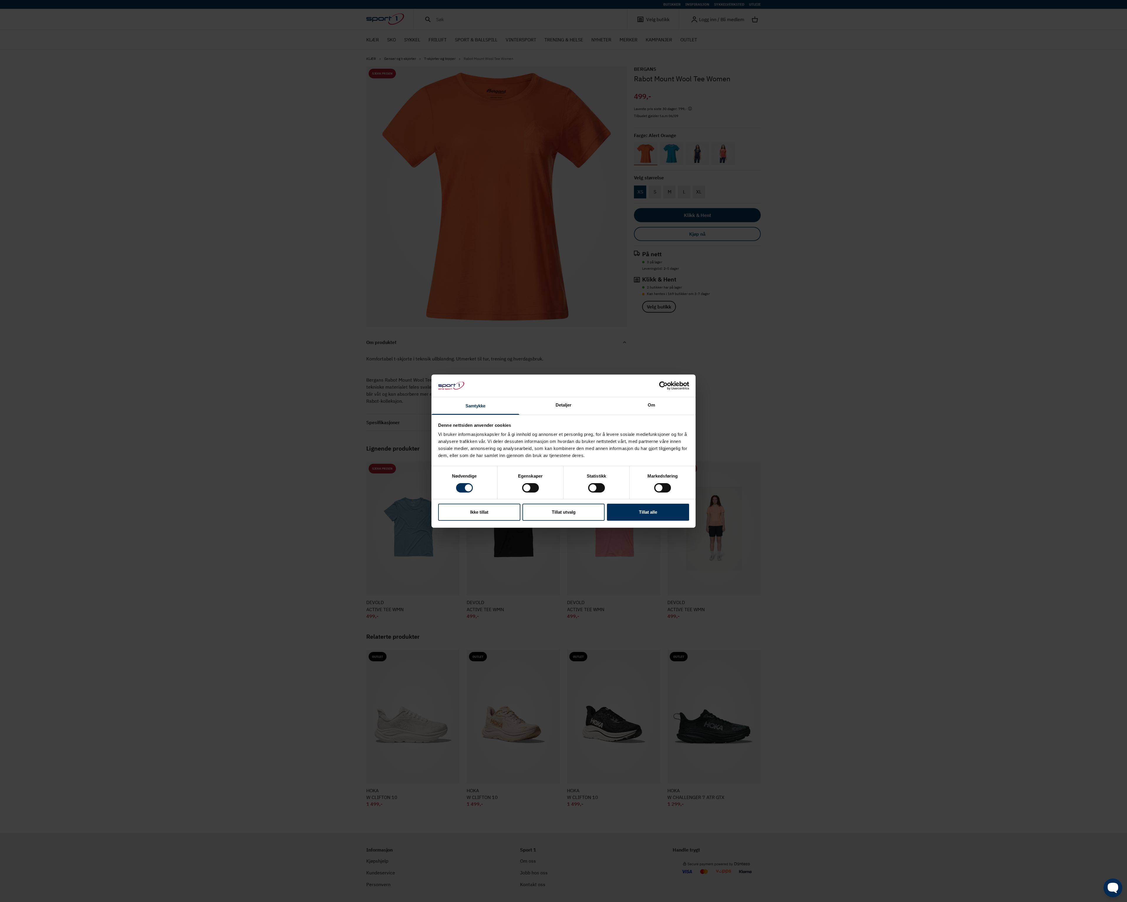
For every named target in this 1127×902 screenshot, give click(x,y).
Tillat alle (648, 512)
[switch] (530, 488)
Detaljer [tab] (564, 404)
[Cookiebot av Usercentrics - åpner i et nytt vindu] (663, 385)
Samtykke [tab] (475, 405)
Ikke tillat (479, 512)
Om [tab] (651, 404)
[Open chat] (1113, 888)
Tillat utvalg (564, 512)
